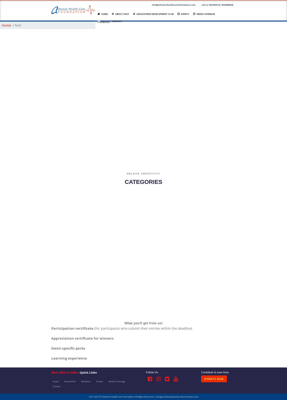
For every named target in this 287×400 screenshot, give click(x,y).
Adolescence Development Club (155, 13)
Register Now (225, 154)
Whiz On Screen (67, 313)
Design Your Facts (192, 313)
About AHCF (122, 13)
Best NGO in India (64, 372)
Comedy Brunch (129, 313)
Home (104, 13)
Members (86, 381)
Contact (117, 21)
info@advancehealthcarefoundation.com (173, 4)
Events (185, 13)
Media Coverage (206, 13)
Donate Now (214, 378)
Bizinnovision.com (189, 396)
